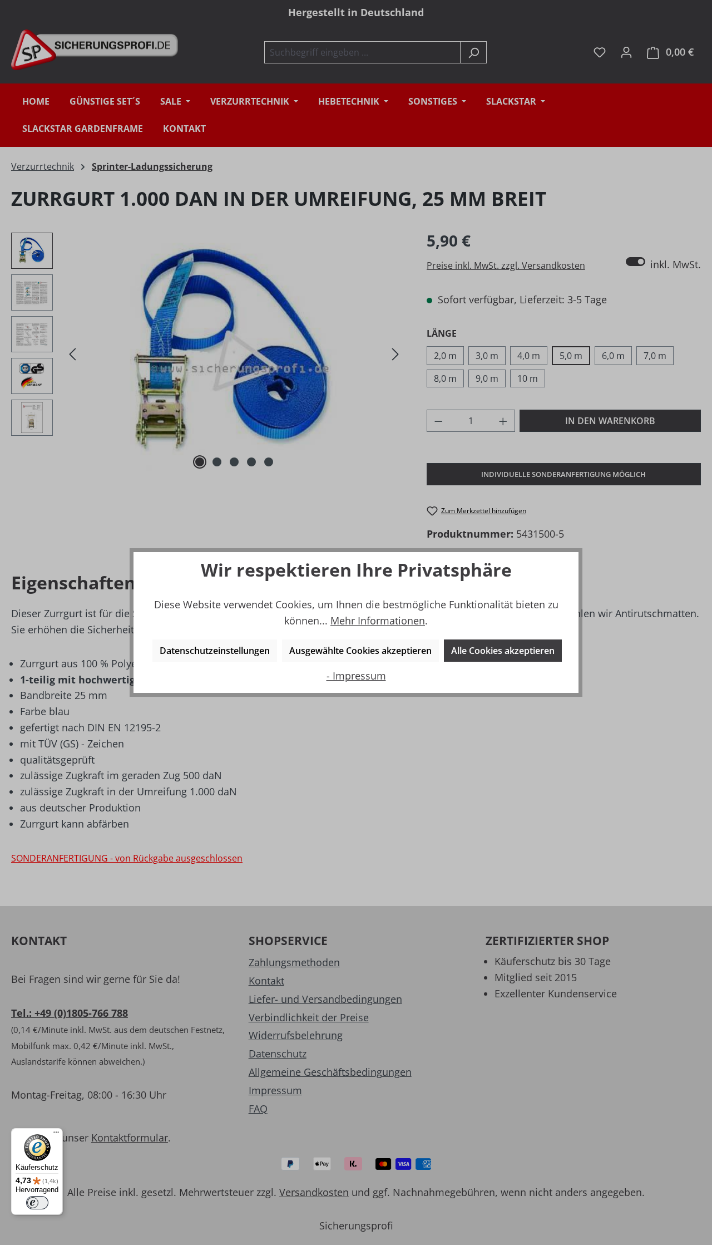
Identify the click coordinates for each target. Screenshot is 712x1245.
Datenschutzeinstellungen (215, 650)
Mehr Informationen (377, 620)
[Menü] (56, 1134)
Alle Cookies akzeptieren (503, 650)
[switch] (37, 1202)
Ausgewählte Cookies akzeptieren (360, 650)
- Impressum (356, 675)
